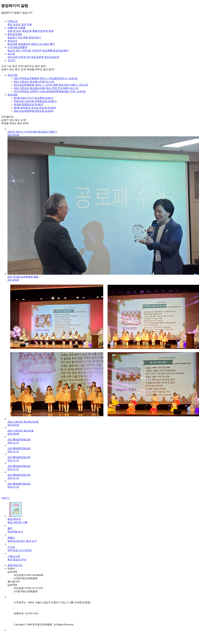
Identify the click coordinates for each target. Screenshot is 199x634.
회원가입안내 (14, 565)
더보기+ (5, 498)
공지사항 (12, 75)
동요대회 (12, 94)
